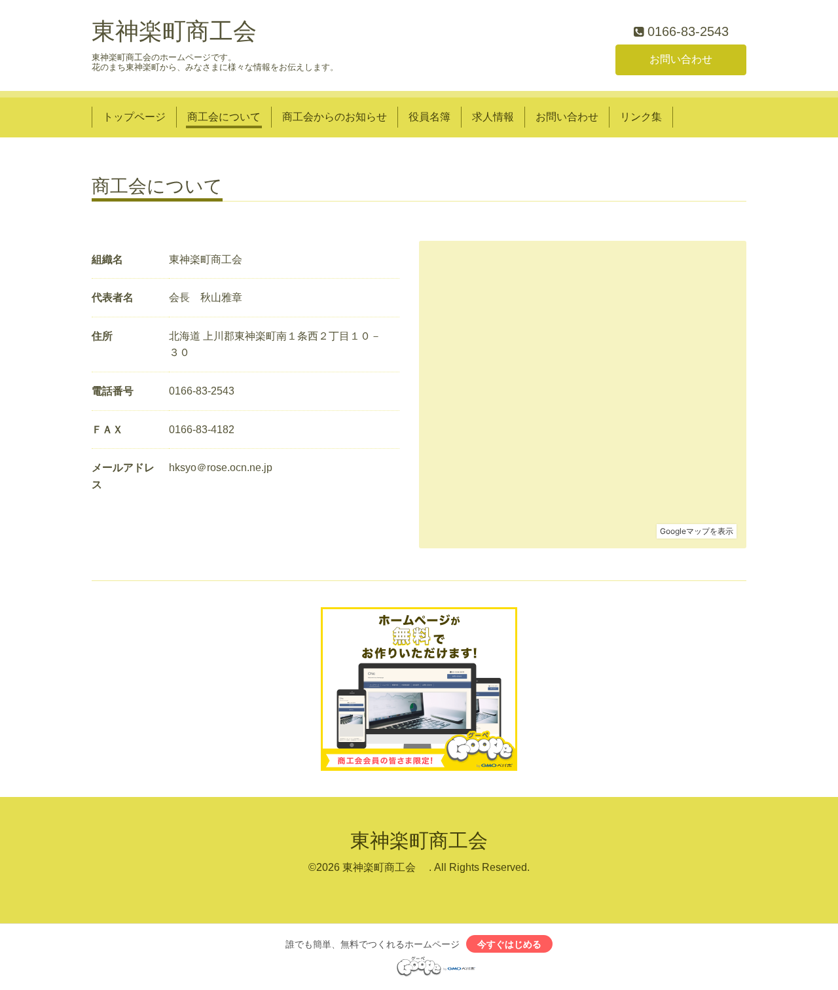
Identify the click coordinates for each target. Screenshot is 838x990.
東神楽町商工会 (174, 31)
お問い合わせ (680, 59)
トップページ (134, 116)
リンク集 (641, 116)
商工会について (224, 116)
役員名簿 (429, 116)
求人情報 (493, 116)
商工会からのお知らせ (334, 116)
